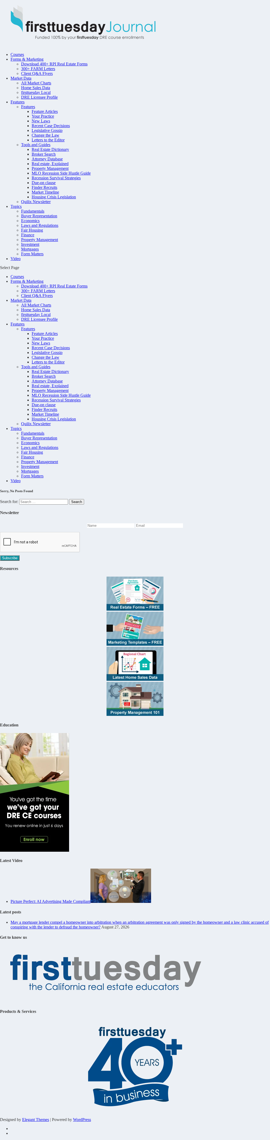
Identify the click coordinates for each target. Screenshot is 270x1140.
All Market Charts (36, 83)
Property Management (50, 168)
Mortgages (30, 249)
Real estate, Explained (50, 163)
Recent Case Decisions (51, 125)
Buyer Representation (39, 216)
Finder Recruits (44, 187)
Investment (30, 244)
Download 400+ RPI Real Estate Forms (54, 64)
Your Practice (43, 116)
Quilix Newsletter (36, 201)
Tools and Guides (35, 144)
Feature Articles (45, 111)
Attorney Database (47, 159)
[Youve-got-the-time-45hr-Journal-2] (34, 850)
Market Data (21, 78)
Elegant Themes (35, 1119)
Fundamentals (32, 211)
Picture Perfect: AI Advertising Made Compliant (50, 901)
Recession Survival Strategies (56, 178)
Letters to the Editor (48, 140)
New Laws (41, 121)
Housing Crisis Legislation (54, 197)
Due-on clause (44, 182)
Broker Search (44, 154)
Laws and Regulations (39, 225)
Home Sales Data (35, 87)
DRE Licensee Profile (39, 97)
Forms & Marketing (27, 59)
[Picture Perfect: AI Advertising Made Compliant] (120, 901)
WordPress (82, 1119)
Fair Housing (32, 230)
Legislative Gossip (47, 130)
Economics (30, 220)
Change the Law (45, 135)
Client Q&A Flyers (37, 73)
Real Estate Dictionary (50, 149)
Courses (17, 54)
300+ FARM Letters (38, 68)
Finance (27, 235)
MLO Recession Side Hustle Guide (61, 173)
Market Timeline (45, 192)
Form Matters (32, 254)
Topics (16, 206)
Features (18, 102)
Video (16, 258)
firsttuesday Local (36, 92)
